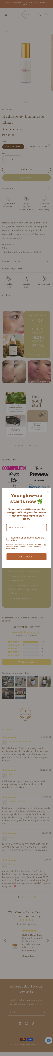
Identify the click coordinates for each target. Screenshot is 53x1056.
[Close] (48, 491)
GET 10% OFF (26, 556)
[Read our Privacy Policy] (45, 544)
